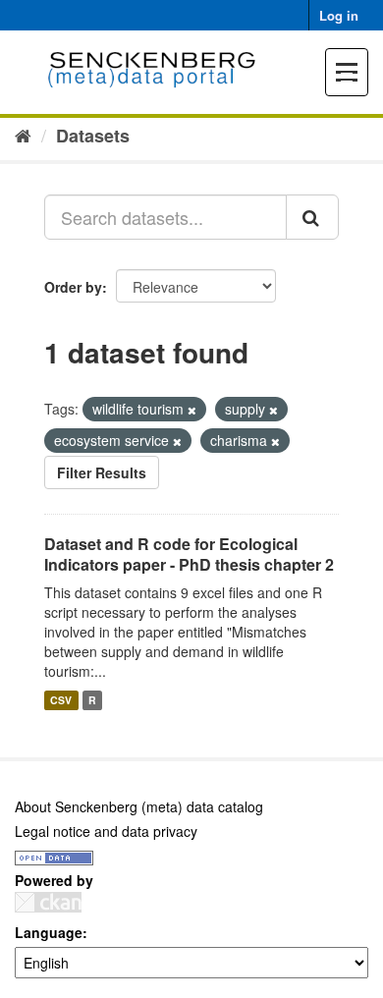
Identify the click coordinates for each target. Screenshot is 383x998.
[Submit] (312, 217)
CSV (61, 700)
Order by (73, 287)
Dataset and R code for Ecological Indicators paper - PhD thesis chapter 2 (189, 554)
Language (48, 932)
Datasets (93, 135)
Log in (338, 15)
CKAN (48, 902)
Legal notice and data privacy (106, 831)
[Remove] (192, 409)
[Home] (23, 134)
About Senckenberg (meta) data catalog (139, 806)
